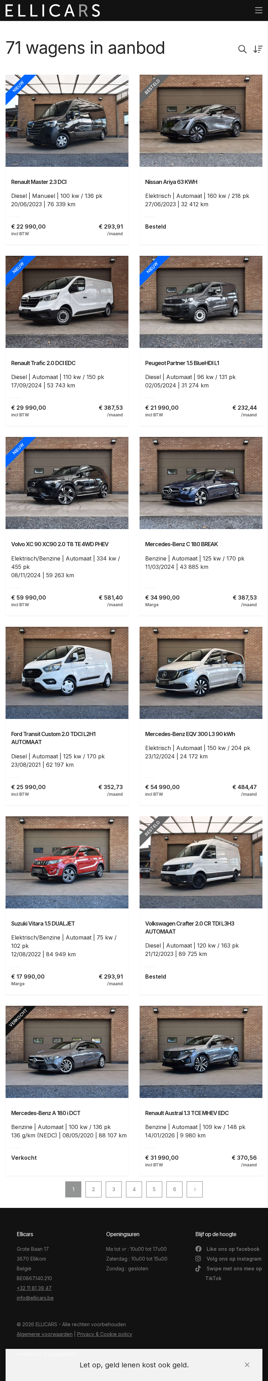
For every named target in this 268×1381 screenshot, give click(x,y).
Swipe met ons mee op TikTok (233, 1273)
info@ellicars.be (35, 1298)
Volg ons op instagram (233, 1259)
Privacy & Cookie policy (104, 1334)
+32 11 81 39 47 (34, 1288)
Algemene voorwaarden (45, 1334)
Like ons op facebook (232, 1249)
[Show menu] (255, 5)
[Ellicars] (53, 10)
